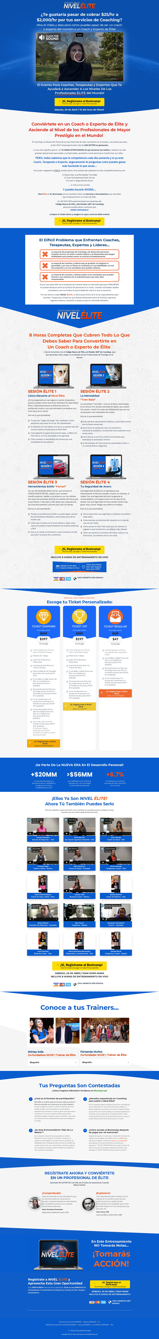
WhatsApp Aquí (100, 1090)
